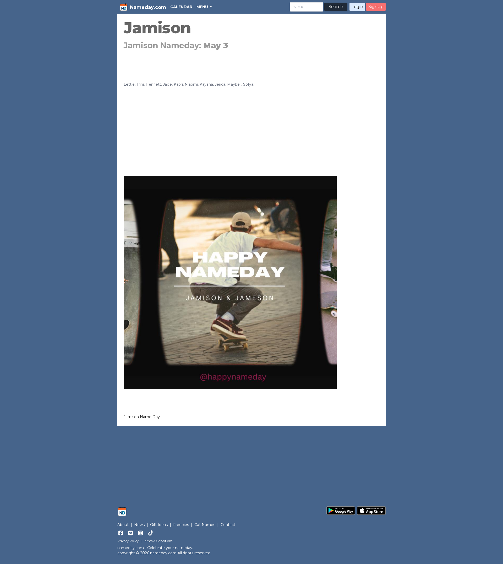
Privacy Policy (128, 541)
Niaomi (191, 84)
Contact (228, 524)
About (123, 524)
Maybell (234, 84)
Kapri (178, 84)
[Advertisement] (251, 126)
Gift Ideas (159, 524)
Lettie (129, 84)
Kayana (206, 84)
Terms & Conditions (157, 541)
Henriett (153, 84)
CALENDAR (181, 6)
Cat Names (204, 524)
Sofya (248, 84)
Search (336, 6)
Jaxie (167, 84)
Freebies (181, 524)
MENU (202, 6)
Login (357, 6)
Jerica (220, 84)
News (139, 524)
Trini (140, 84)
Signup (376, 6)
